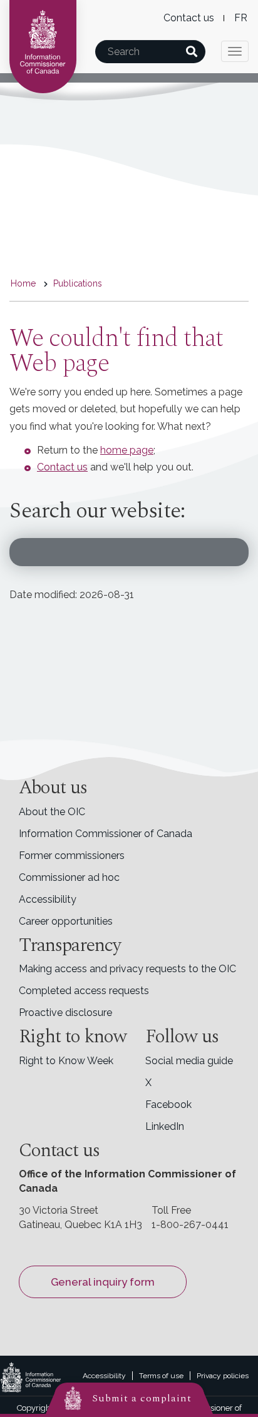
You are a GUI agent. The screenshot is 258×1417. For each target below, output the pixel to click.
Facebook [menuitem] (168, 1104)
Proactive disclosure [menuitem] (65, 1012)
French (241, 18)
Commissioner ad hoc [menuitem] (69, 877)
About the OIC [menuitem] (52, 812)
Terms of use (161, 1375)
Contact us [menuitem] (188, 18)
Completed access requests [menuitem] (84, 991)
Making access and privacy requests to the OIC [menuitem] (127, 969)
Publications (77, 283)
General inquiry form (103, 1282)
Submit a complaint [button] (142, 1398)
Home (23, 283)
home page (126, 450)
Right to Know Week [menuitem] (66, 1061)
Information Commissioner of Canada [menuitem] (105, 834)
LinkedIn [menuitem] (164, 1126)
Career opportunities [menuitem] (66, 921)
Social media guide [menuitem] (189, 1061)
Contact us (62, 467)
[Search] (191, 51)
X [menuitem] (148, 1083)
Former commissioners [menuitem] (72, 855)
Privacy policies (223, 1375)
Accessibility (104, 1375)
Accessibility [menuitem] (47, 899)
